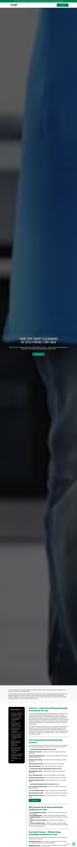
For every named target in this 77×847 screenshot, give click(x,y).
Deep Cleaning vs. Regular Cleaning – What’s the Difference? (16, 743)
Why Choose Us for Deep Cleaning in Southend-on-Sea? (16, 724)
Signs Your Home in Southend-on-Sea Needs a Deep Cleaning (16, 750)
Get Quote (62, 5)
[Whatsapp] (73, 843)
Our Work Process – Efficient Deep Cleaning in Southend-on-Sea (16, 730)
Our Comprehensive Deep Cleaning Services (16, 719)
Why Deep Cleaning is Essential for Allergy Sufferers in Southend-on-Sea (17, 756)
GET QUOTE (38, 354)
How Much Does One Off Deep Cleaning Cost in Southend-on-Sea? (16, 737)
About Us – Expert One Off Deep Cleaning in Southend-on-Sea (17, 714)
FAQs (12, 760)
